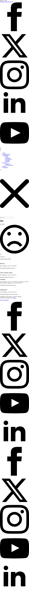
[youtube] (14, 146)
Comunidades (6, 155)
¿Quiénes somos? (6, 154)
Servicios (5, 162)
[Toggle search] (0, 170)
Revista (4, 166)
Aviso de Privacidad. (4, 300)
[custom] (14, 417)
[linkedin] (14, 117)
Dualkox (14, 297)
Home (4, 153)
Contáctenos (5, 167)
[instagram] (14, 88)
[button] (14, 194)
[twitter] (14, 59)
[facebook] (14, 30)
